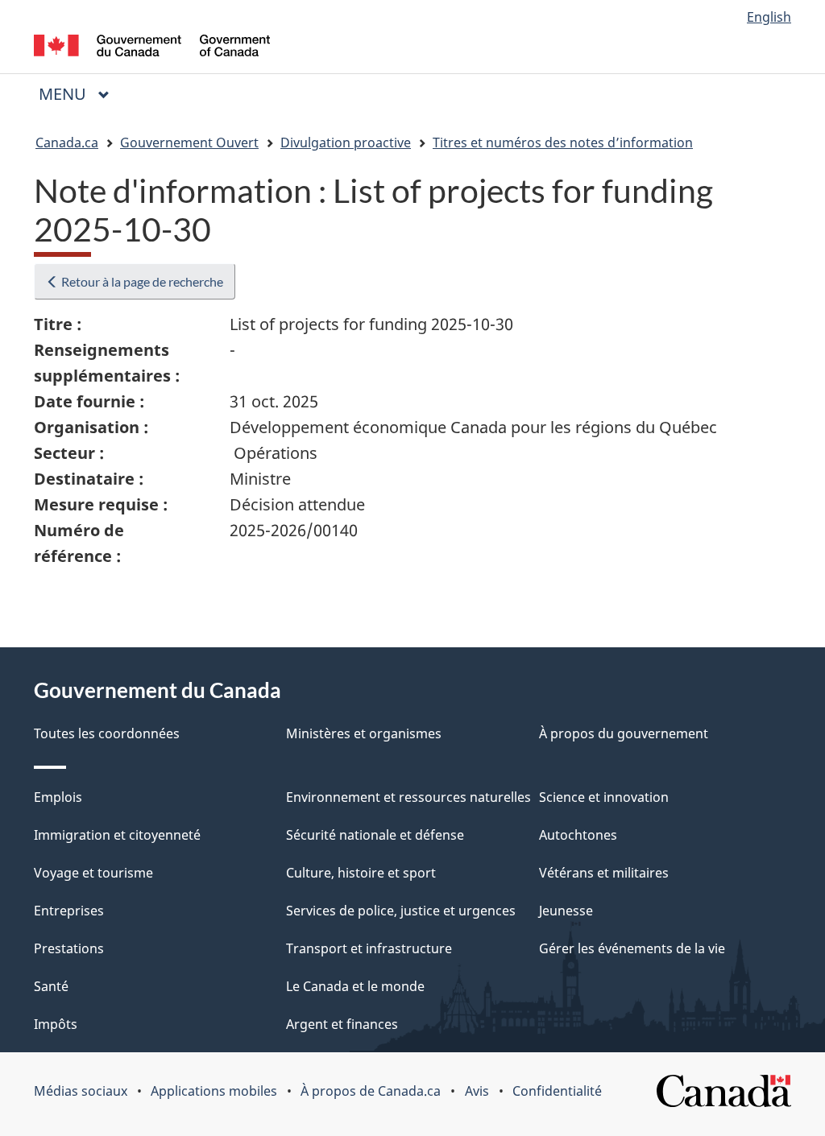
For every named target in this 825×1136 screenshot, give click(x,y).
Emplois (58, 797)
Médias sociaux (80, 1091)
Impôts (55, 1024)
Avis (477, 1091)
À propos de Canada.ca (371, 1091)
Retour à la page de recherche (141, 281)
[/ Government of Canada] (152, 48)
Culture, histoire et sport (361, 873)
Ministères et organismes (364, 733)
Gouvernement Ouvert (189, 142)
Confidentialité (557, 1091)
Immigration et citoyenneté (117, 835)
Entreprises (69, 910)
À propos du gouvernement (623, 733)
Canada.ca (66, 142)
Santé (51, 986)
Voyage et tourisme (93, 873)
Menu (80, 94)
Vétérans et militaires (604, 873)
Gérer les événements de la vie (632, 948)
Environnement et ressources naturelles (408, 797)
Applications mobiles (214, 1091)
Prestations (69, 948)
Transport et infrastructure (369, 948)
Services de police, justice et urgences (401, 910)
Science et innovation (604, 797)
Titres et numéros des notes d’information (563, 142)
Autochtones (578, 835)
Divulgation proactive (345, 142)
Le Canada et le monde (355, 986)
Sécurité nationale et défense (375, 835)
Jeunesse (566, 910)
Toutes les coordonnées (107, 733)
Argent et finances (342, 1024)
